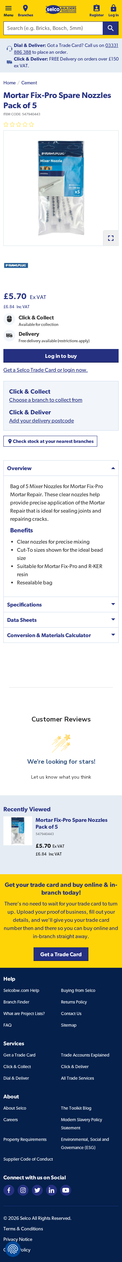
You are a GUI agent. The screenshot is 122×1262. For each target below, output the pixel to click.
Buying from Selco (78, 990)
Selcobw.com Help (21, 990)
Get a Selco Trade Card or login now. (45, 370)
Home (9, 82)
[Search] (111, 28)
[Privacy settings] (13, 1249)
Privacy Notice (17, 1239)
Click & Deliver (74, 1066)
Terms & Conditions (23, 1228)
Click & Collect (17, 1066)
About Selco (14, 1108)
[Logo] (61, 9)
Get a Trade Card (19, 1055)
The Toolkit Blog (76, 1108)
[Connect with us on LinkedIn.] (51, 1189)
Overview (19, 468)
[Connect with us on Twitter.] (37, 1189)
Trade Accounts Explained (85, 1055)
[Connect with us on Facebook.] (8, 1189)
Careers (10, 1119)
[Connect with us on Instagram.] (23, 1189)
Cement (29, 82)
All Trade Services (77, 1078)
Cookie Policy (16, 1249)
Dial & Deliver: (30, 45)
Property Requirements (24, 1139)
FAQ (7, 1025)
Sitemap (69, 1025)
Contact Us (71, 1013)
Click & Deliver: (31, 59)
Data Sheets (22, 620)
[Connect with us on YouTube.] (65, 1189)
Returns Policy (74, 1001)
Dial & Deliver (16, 1078)
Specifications (24, 604)
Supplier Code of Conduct (28, 1159)
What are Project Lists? (24, 1013)
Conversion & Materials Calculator (49, 635)
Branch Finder (16, 1001)
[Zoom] (110, 238)
